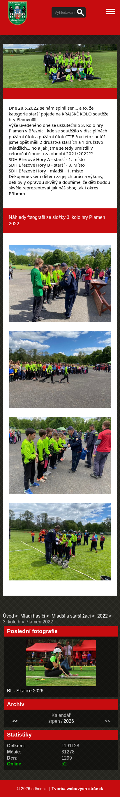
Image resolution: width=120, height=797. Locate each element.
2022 (102, 615)
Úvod (8, 615)
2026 (68, 721)
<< (14, 721)
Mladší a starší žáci (71, 615)
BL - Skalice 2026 (25, 690)
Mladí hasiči (32, 615)
